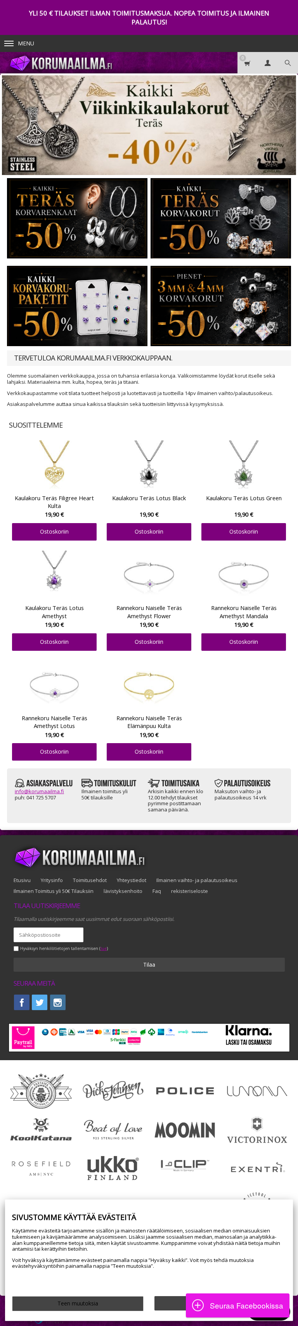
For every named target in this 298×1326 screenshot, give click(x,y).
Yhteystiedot (131, 880)
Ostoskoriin (54, 531)
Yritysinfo (52, 880)
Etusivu (22, 880)
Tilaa (149, 964)
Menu (26, 43)
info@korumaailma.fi (39, 791)
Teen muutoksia (77, 1303)
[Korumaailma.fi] (67, 62)
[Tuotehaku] (288, 62)
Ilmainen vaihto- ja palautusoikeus (196, 880)
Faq (156, 890)
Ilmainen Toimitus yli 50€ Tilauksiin (54, 890)
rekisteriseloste (189, 890)
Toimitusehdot (90, 880)
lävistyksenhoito (123, 890)
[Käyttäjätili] (268, 62)
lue (103, 948)
